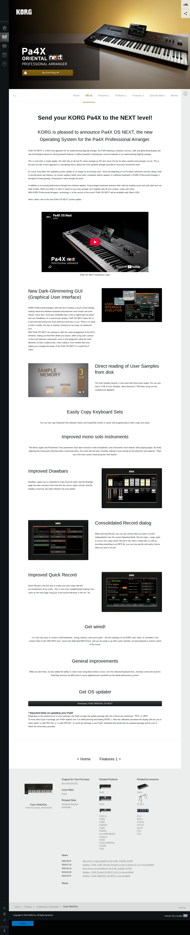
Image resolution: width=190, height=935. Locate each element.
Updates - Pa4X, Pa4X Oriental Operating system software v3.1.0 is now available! (118, 865)
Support (5, 64)
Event (64, 794)
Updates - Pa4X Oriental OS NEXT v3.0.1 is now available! (108, 872)
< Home (84, 759)
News (5, 908)
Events (5, 55)
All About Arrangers (70, 804)
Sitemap (182, 907)
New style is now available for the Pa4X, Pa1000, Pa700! (107, 868)
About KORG (5, 930)
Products (5, 37)
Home (5, 28)
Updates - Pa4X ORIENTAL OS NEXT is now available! (106, 876)
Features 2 (121, 95)
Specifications (157, 95)
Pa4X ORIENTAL (70, 907)
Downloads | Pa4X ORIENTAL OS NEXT (95, 703)
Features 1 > (110, 759)
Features (5, 46)
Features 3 (138, 95)
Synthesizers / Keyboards (48, 907)
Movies (174, 95)
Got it (22, 923)
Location (5, 914)
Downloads (66, 807)
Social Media (5, 920)
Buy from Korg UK (69, 783)
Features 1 (103, 95)
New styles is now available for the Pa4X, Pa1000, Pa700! (108, 861)
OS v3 (89, 95)
